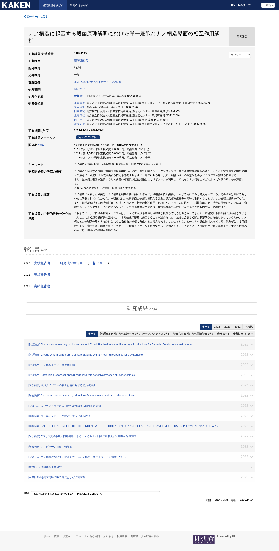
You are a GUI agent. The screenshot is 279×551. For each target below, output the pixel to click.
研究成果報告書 (71, 263)
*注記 (41, 145)
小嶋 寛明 (79, 103)
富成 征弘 (79, 124)
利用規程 (122, 536)
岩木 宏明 (79, 107)
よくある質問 (92, 536)
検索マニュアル (72, 536)
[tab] (141, 308)
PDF (99, 263)
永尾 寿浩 (79, 115)
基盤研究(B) (81, 60)
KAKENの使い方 (241, 5)
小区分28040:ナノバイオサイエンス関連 (98, 81)
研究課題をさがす (53, 5)
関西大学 (79, 88)
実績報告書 (42, 263)
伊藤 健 (78, 95)
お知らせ (108, 536)
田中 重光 (79, 111)
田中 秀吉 (79, 119)
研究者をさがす (79, 5)
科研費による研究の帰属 (145, 536)
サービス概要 (51, 536)
